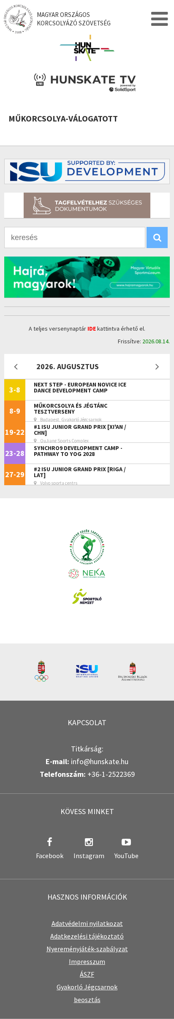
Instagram (88, 855)
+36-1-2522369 (111, 774)
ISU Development (87, 171)
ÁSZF (87, 974)
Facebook (49, 855)
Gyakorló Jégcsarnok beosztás (87, 993)
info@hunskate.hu (99, 761)
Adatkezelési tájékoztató (87, 936)
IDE (91, 328)
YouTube (126, 855)
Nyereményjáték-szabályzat (87, 948)
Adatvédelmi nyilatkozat (87, 923)
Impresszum (87, 961)
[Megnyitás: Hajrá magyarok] (87, 277)
